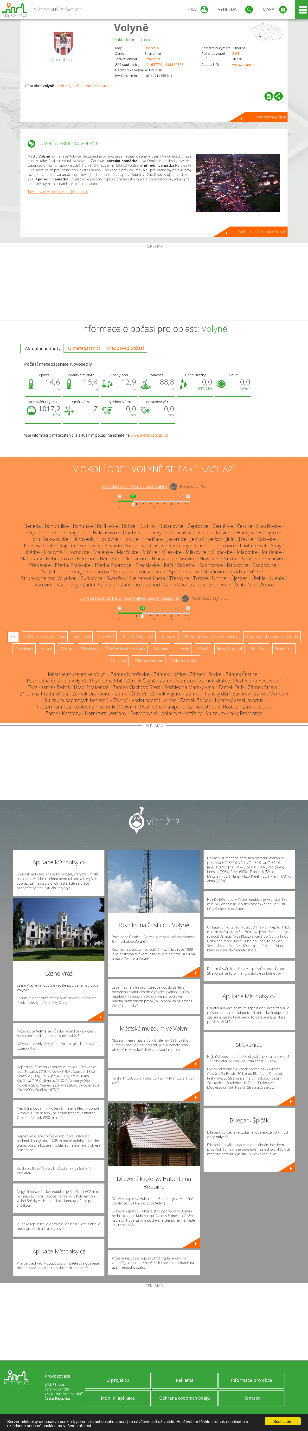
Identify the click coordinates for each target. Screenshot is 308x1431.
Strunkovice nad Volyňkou (49, 578)
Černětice (63, 85)
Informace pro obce (251, 1380)
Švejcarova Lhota (147, 578)
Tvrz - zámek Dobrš (49, 687)
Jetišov (215, 539)
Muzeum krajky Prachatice (234, 713)
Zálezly (197, 584)
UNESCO (106, 636)
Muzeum (118, 660)
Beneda (32, 526)
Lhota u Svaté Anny (260, 545)
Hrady (47, 648)
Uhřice (219, 578)
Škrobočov (98, 571)
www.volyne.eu (244, 64)
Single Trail (284, 648)
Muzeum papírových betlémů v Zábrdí (86, 700)
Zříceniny (88, 648)
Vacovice (43, 584)
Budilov (147, 526)
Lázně (203, 648)
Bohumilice (57, 526)
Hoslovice (108, 539)
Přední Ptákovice (73, 565)
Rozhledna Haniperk (162, 706)
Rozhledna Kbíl (106, 680)
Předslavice (147, 565)
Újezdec (238, 578)
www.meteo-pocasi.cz (149, 435)
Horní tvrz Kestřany (105, 713)
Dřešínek (223, 532)
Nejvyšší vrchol (229, 648)
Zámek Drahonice (91, 693)
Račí (75, 85)
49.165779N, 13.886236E (164, 64)
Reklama (184, 1380)
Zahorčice (131, 584)
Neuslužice (136, 558)
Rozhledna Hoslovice (256, 680)
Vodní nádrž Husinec (154, 700)
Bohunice (83, 526)
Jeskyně (182, 648)
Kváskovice (204, 545)
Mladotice (247, 552)
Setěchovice (54, 571)
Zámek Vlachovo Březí (136, 687)
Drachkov (181, 532)
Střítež (256, 571)
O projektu (117, 1380)
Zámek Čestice (241, 674)
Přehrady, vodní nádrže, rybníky (211, 636)
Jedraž (197, 539)
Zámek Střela (262, 687)
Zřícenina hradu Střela (43, 693)
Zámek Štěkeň (130, 693)
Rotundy (161, 648)
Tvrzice (200, 578)
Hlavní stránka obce (269, 117)
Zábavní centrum (149, 660)
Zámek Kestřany (63, 713)
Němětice (110, 558)
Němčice (86, 558)
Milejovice (171, 552)
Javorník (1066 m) (117, 706)
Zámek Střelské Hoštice (213, 706)
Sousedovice (152, 571)
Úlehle (258, 578)
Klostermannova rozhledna (65, 706)
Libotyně (53, 552)
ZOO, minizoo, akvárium (45, 636)
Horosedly (83, 539)
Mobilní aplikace (118, 1398)
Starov (86, 85)
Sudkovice (91, 578)
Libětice (31, 552)
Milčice (150, 552)
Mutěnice (272, 552)
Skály (77, 571)
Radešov (186, 565)
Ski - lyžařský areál (138, 636)
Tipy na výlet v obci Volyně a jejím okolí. (58, 191)
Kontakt (251, 1398)
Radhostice (211, 565)
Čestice (244, 526)
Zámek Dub (231, 687)
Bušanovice (171, 526)
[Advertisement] (154, 284)
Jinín (230, 539)
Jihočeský (152, 48)
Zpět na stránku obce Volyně (261, 231)
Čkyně (33, 532)
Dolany (68, 532)
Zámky (66, 648)
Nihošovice (163, 558)
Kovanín (113, 545)
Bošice (128, 526)
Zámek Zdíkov (195, 700)
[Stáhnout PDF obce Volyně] (268, 96)
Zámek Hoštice (170, 674)
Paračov (248, 558)
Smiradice (124, 571)
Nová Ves (209, 558)
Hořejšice (268, 532)
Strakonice (153, 59)
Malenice (103, 552)
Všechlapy (67, 584)
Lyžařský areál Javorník (239, 700)
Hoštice (130, 539)
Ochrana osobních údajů (184, 1398)
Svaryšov (115, 578)
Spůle (175, 571)
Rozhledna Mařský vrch (189, 687)
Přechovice (273, 558)
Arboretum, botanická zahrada (272, 636)
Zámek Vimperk (271, 693)
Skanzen (169, 636)
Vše (13, 636)
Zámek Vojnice (166, 693)
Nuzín (230, 558)
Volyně (131, 27)
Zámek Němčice (177, 680)
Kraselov (135, 545)
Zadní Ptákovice (99, 584)
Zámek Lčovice (206, 674)
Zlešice (266, 584)
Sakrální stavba (184, 660)
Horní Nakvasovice (49, 539)
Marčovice (128, 552)
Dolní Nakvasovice (99, 532)
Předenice (40, 565)
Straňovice (214, 571)
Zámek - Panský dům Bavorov (218, 693)
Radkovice (237, 565)
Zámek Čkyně (141, 680)
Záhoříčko (175, 584)
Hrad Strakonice (91, 687)
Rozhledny (24, 648)
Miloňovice (221, 552)
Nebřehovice (59, 558)
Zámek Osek (256, 706)
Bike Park (258, 648)
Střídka (237, 571)
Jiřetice (246, 539)
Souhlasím (282, 1421)
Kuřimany (178, 545)
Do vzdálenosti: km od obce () (129, 598)
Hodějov (245, 532)
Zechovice (101, 85)
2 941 (236, 53)
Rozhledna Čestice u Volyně (56, 680)
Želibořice (244, 584)
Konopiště (90, 545)
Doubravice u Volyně (145, 532)
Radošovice (264, 565)
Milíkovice (196, 552)
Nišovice (187, 558)
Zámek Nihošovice (130, 674)
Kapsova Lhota (39, 545)
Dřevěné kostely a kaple (124, 648)
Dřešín (202, 532)
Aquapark (82, 636)
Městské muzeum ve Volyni (77, 674)
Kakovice (266, 539)
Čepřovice (197, 526)
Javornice (176, 539)
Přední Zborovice (113, 565)
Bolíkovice (107, 526)
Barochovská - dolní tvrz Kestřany (166, 713)
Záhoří (153, 584)
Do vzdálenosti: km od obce (134, 486)
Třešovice (179, 578)
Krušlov (156, 545)
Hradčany (152, 539)
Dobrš (50, 532)
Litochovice (78, 552)
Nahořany (31, 558)
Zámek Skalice (214, 680)
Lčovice (228, 545)
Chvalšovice (268, 526)
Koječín (67, 545)
